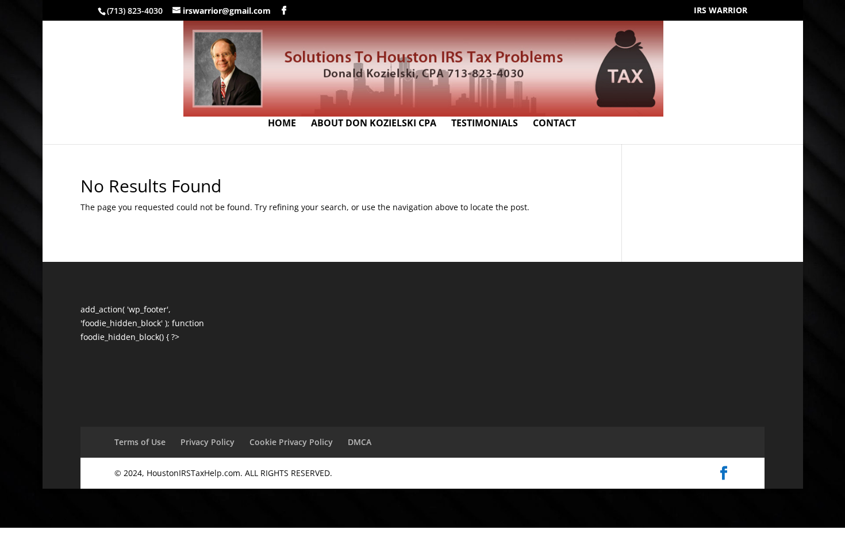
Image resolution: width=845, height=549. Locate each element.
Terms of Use (140, 441)
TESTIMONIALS (484, 124)
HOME (282, 124)
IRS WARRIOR (720, 11)
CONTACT (554, 124)
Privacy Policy (207, 441)
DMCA (359, 441)
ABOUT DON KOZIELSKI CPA (373, 124)
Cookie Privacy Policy (291, 441)
